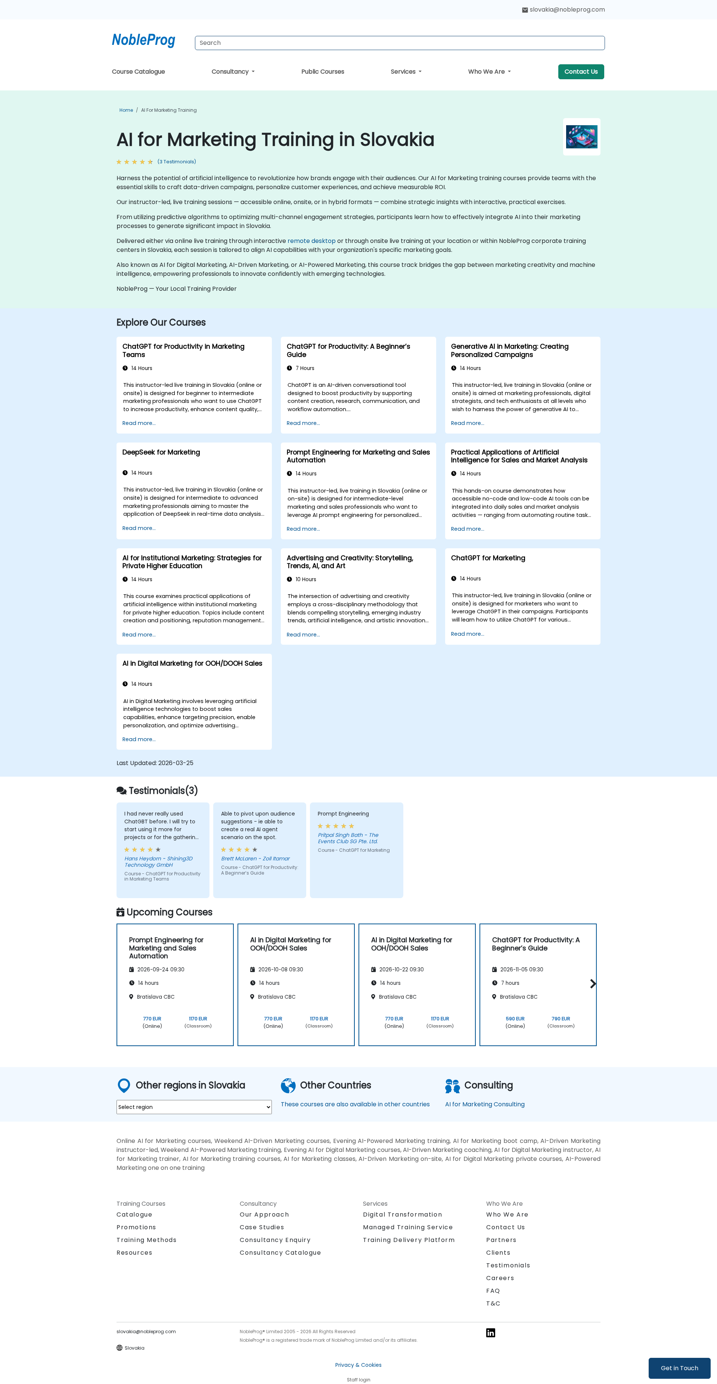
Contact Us (581, 71)
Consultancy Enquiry (275, 1240)
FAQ (493, 1290)
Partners (501, 1240)
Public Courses (322, 71)
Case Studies (262, 1227)
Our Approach (264, 1214)
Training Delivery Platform (409, 1240)
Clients (498, 1252)
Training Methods (147, 1240)
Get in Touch (679, 1368)
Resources (134, 1252)
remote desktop (312, 241)
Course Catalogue (138, 71)
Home (126, 110)
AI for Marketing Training (169, 110)
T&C (493, 1303)
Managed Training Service (408, 1227)
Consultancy (231, 71)
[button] (591, 983)
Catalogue (134, 1214)
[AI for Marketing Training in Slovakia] (150, 39)
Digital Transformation (402, 1214)
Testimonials (508, 1265)
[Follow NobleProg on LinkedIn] (490, 1332)
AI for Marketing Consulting (485, 1104)
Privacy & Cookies (358, 1365)
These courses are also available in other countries (355, 1104)
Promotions (136, 1227)
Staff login (358, 1380)
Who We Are (487, 71)
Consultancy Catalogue (281, 1252)
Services (404, 71)
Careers (500, 1278)
